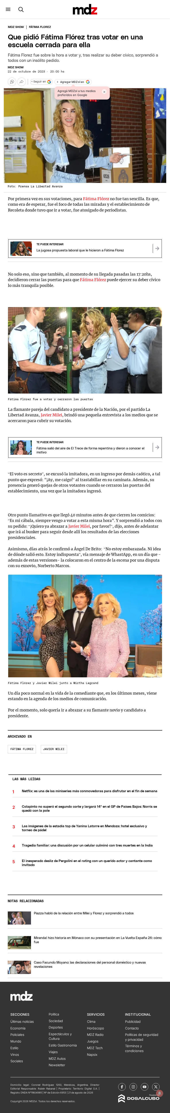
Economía (17, 1028)
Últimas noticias (22, 1022)
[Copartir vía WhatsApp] (12, 82)
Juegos (93, 1041)
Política (54, 1014)
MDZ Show (16, 67)
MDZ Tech (95, 1048)
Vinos (14, 1055)
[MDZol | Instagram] (133, 1086)
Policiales (17, 1035)
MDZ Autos (57, 1059)
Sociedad (56, 1021)
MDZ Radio (95, 1035)
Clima (91, 1022)
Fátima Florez (21, 749)
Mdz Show (16, 27)
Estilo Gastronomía (63, 1045)
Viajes (53, 1052)
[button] (8, 9)
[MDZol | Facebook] (122, 1086)
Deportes (56, 1027)
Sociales (16, 1061)
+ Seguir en (38, 81)
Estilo (14, 1048)
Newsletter (57, 1065)
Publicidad (133, 1022)
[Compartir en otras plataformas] (21, 82)
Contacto (132, 1028)
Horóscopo (95, 1028)
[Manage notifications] (159, 1093)
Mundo (15, 1041)
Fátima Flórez (96, 198)
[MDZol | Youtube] (144, 1086)
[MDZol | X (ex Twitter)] (155, 1086)
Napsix (92, 1055)
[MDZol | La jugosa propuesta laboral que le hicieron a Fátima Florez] (157, 248)
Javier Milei (51, 415)
